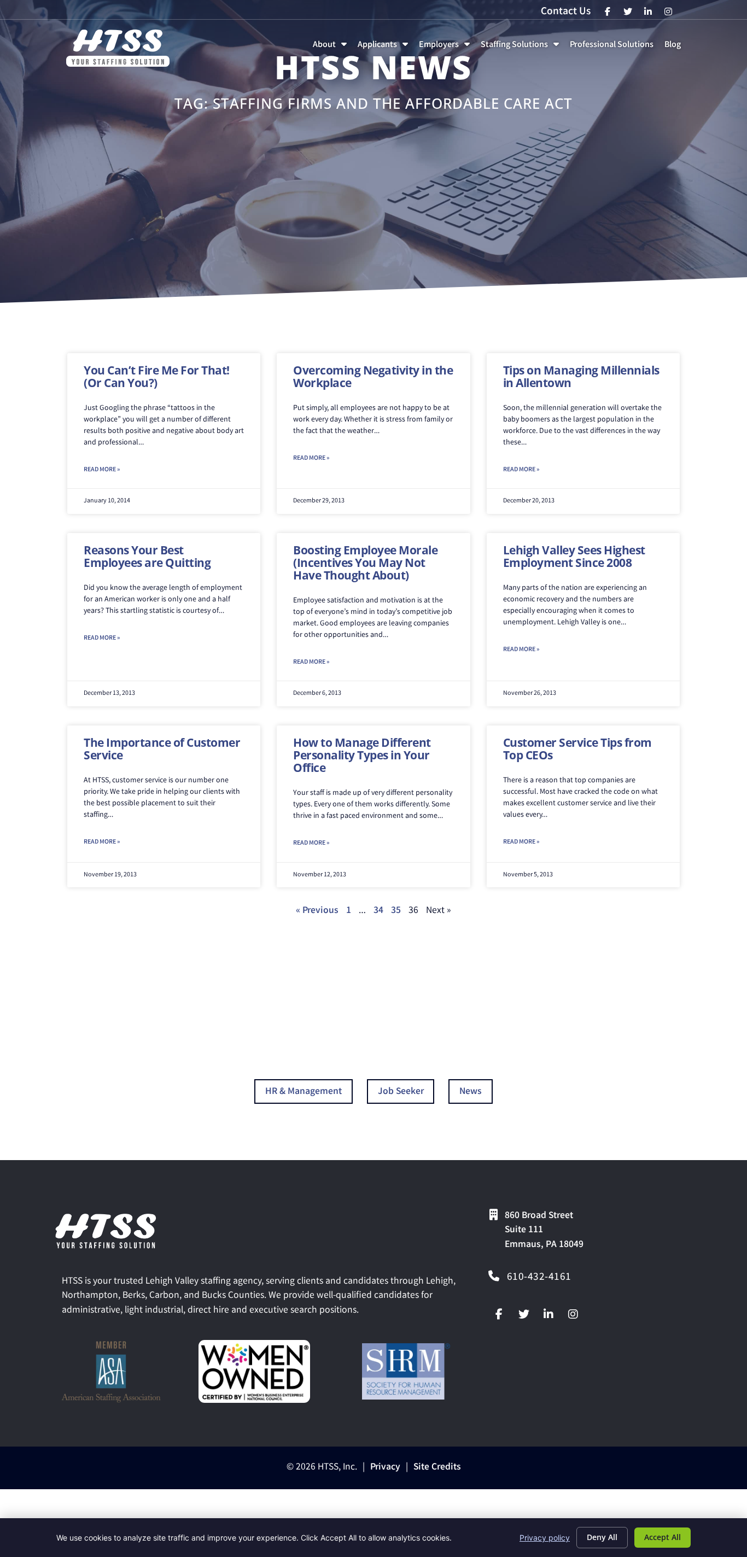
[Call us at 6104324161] (493, 1276)
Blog (674, 48)
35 (396, 911)
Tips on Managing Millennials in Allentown (581, 376)
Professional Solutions (614, 48)
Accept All (662, 1537)
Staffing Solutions (522, 48)
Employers (446, 48)
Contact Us (566, 12)
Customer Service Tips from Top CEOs (577, 749)
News (470, 1092)
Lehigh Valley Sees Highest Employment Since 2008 (574, 556)
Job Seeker (401, 1092)
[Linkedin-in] (548, 1314)
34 (378, 911)
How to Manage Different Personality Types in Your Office (362, 755)
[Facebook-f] (499, 1314)
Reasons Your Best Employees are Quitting (147, 556)
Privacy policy (545, 1537)
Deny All (602, 1537)
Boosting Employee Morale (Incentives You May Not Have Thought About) (365, 562)
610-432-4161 (539, 1277)
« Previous (317, 911)
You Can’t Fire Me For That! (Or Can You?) (157, 376)
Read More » (102, 470)
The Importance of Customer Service (162, 749)
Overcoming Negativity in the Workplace (373, 376)
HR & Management (303, 1092)
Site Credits (437, 1467)
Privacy (385, 1467)
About (332, 48)
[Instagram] (573, 1314)
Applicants (385, 48)
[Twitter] (524, 1314)
